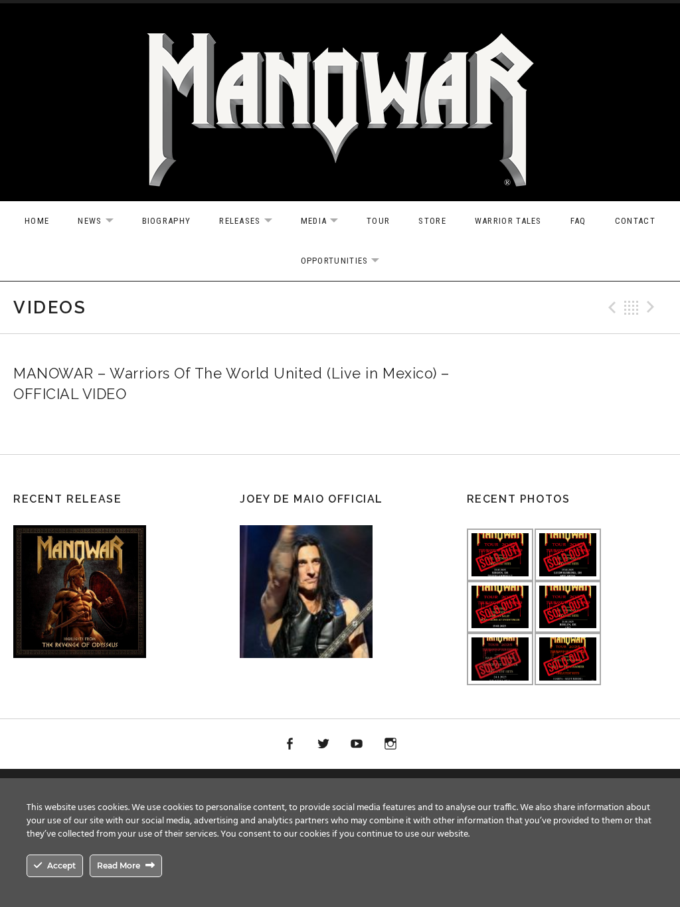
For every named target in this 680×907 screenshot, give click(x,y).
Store (432, 221)
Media (326, 221)
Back (631, 307)
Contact (635, 221)
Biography (166, 221)
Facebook (289, 744)
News (102, 221)
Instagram (390, 744)
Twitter (323, 744)
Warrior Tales (508, 221)
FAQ (578, 221)
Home (37, 221)
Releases (252, 221)
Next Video (652, 307)
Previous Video (610, 307)
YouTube (357, 744)
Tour (378, 221)
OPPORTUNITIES (347, 261)
